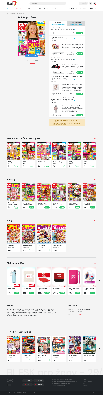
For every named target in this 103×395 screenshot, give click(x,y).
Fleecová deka (27, 288)
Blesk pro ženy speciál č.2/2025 (43, 203)
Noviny (10, 8)
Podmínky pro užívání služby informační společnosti (63, 381)
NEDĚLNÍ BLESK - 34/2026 (43, 356)
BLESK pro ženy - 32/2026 (58, 162)
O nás (39, 380)
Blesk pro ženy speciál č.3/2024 (88, 203)
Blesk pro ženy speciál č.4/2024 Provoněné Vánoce (74, 203)
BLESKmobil (93, 8)
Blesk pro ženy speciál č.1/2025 (58, 203)
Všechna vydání (23, 138)
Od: (52, 33)
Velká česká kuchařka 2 (11, 246)
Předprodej (74, 8)
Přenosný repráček (58, 288)
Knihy (40, 8)
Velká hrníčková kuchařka (57, 246)
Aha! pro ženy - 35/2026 (12, 356)
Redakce (85, 385)
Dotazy (28, 380)
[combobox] (47, 3)
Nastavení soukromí (87, 381)
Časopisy (19, 8)
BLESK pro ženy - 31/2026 (73, 162)
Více (95, 138)
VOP (28, 384)
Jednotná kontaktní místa (58, 385)
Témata (84, 8)
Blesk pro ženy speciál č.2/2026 (12, 203)
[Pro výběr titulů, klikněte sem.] (64, 3)
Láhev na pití (11, 288)
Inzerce (84, 383)
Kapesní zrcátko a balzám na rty (89, 289)
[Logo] (12, 3)
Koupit (79, 33)
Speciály (28, 8)
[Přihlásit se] (90, 3)
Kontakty (40, 384)
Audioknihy (54, 8)
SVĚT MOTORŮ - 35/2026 (27, 356)
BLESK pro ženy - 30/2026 (88, 162)
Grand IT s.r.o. (93, 393)
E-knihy (46, 8)
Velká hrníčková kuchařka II (27, 246)
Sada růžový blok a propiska (74, 289)
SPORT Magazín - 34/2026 (73, 356)
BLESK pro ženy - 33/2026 (43, 162)
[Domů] (7, 13)
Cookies (84, 379)
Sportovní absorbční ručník (44, 289)
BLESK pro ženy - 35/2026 (12, 162)
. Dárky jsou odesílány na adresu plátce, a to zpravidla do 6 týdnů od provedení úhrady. (67, 122)
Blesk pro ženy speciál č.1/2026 (27, 203)
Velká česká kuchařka (41, 246)
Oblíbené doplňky (15, 263)
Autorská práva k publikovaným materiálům (62, 379)
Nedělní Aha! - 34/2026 (57, 356)
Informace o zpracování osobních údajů (61, 383)
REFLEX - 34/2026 (89, 355)
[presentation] (98, 155)
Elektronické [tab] (76, 23)
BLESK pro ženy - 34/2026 (27, 162)
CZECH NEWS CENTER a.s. (22, 393)
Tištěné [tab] (59, 23)
